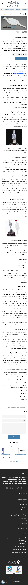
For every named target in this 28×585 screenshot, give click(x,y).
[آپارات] (18, 488)
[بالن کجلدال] (19, 451)
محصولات (18, 9)
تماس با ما (9, 577)
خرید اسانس (24, 496)
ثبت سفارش (22, 58)
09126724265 (22, 541)
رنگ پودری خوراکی (23, 507)
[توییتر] (12, 488)
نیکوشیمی (24, 9)
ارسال (14, 437)
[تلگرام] (21, 488)
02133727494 (18, 546)
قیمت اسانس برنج (23, 518)
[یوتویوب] (7, 488)
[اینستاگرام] (10, 488)
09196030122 (22, 543)
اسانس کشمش (23, 520)
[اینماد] (18, 570)
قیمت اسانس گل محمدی (21, 528)
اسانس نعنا (24, 523)
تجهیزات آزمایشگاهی (9, 9)
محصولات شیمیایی (22, 504)
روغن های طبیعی (23, 509)
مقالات (14, 577)
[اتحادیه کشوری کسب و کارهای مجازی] (10, 570)
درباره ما (19, 577)
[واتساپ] (15, 488)
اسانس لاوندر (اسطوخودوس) (20, 526)
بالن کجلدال (18, 457)
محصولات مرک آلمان (22, 502)
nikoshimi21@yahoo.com (19, 549)
